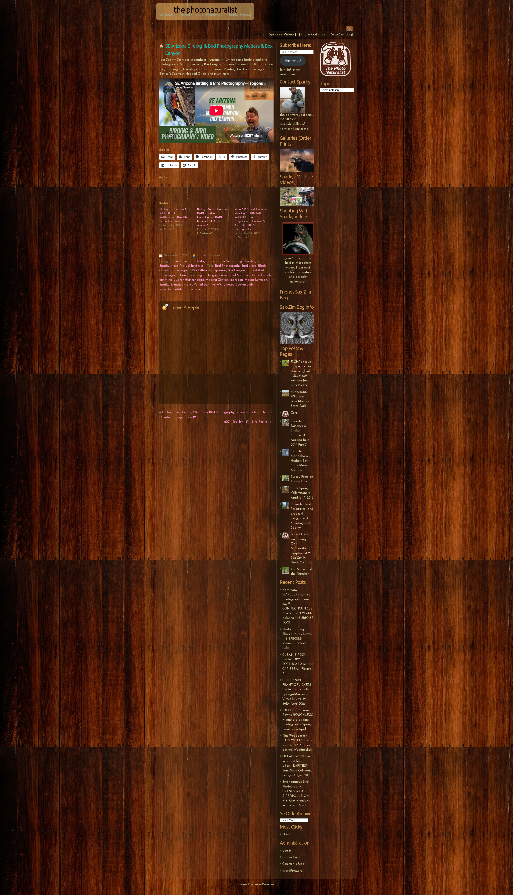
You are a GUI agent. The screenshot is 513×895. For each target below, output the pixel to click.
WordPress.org (292, 870)
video (175, 265)
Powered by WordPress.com (256, 884)
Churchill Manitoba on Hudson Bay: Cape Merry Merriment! (300, 461)
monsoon (236, 280)
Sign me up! (292, 60)
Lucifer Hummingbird (189, 280)
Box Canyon (236, 270)
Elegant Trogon (207, 275)
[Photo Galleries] (313, 34)
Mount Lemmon (255, 280)
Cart (294, 412)
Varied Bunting (204, 284)
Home (259, 34)
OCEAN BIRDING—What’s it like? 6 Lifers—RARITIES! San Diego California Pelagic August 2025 (297, 766)
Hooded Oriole (261, 275)
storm (188, 284)
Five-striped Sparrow (234, 275)
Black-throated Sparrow (209, 270)
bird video (223, 261)
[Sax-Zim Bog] (341, 34)
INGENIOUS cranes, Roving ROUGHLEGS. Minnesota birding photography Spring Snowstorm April (297, 720)
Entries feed (291, 857)
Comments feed (293, 864)
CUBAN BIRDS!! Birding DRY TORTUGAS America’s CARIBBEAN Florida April (297, 664)
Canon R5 (187, 275)
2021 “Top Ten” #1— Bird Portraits (247, 421)
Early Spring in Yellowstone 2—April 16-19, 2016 (302, 493)
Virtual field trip (191, 265)
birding (237, 261)
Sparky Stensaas (171, 284)
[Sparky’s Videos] (281, 34)
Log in (287, 850)
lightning (165, 280)
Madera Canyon (217, 280)
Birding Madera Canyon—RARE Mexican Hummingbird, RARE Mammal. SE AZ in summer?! (212, 217)
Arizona (181, 261)
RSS (349, 28)
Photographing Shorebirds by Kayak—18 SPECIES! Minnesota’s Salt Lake (297, 639)
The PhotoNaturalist (205, 9)
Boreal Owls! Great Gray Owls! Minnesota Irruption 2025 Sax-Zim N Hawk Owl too (301, 548)
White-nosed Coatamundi (235, 284)
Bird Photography (201, 261)
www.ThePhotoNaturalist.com (180, 289)
